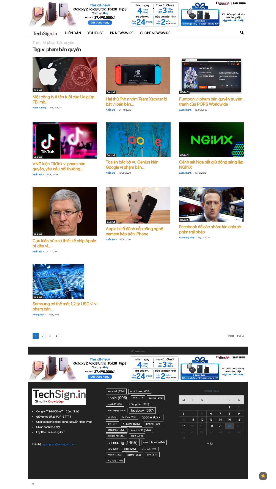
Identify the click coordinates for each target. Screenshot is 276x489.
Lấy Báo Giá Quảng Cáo (50, 432)
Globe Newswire (155, 33)
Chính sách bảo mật (48, 427)
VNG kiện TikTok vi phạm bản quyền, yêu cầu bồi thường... (59, 166)
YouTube (96, 33)
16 (238, 419)
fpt (112, 417)
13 (211, 419)
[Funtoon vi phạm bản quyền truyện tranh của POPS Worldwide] (211, 75)
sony (113, 448)
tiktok (130, 448)
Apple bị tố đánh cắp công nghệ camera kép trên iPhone (134, 231)
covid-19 (115, 404)
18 (192, 425)
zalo (152, 454)
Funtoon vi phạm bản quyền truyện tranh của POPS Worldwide (210, 101)
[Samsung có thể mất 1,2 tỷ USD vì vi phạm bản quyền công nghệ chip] (65, 281)
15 (229, 419)
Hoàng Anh (38, 314)
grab (112, 424)
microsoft (141, 430)
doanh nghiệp (116, 410)
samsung (123, 442)
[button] (241, 33)
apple (117, 397)
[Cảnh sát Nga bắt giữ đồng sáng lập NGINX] (211, 139)
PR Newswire (121, 33)
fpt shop (129, 417)
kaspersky (116, 429)
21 (220, 425)
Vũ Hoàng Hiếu (186, 237)
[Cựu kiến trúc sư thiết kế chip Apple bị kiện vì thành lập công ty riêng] (65, 211)
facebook (142, 410)
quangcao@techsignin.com (59, 444)
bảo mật (156, 397)
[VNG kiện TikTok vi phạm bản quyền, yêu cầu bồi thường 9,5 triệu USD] (65, 140)
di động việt (138, 404)
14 (220, 419)
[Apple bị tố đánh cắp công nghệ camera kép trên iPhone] (138, 205)
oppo (137, 435)
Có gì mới (38, 90)
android (116, 391)
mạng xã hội (116, 435)
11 (192, 419)
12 (202, 419)
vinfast (114, 454)
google (152, 417)
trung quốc (149, 449)
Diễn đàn (73, 33)
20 (211, 425)
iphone (153, 423)
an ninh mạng (139, 391)
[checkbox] (263, 476)
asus (138, 397)
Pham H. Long (39, 107)
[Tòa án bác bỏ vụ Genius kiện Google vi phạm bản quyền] (138, 139)
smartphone (154, 442)
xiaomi (134, 454)
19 (201, 425)
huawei (131, 424)
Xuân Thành (185, 109)
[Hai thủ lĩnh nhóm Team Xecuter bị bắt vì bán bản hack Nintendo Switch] (138, 75)
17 (183, 425)
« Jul (210, 443)
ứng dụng (115, 460)
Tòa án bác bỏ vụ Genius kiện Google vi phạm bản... (132, 164)
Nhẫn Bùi (110, 109)
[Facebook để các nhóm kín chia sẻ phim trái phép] (211, 204)
